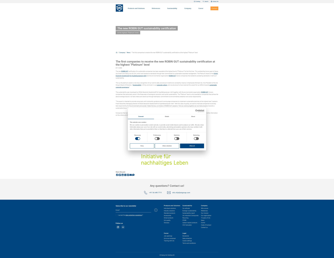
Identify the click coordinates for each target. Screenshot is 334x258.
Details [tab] (167, 116)
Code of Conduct (206, 225)
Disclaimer (185, 236)
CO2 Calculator (187, 225)
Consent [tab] (141, 116)
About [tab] (193, 116)
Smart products (168, 218)
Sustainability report (188, 213)
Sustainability (172, 8)
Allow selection (167, 146)
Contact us (204, 227)
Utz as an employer (170, 238)
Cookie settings (187, 241)
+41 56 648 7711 (155, 193)
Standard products (169, 213)
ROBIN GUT (124, 71)
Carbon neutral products (189, 222)
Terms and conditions (189, 243)
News (128, 52)
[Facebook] (117, 175)
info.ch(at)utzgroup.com (181, 193)
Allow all (192, 146)
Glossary (166, 222)
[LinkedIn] (122, 175)
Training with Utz (169, 241)
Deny (142, 146)
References (156, 8)
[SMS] (133, 175)
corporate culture (162, 85)
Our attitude (186, 208)
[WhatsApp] (125, 175)
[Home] (119, 8)
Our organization (206, 215)
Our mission (204, 213)
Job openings (168, 236)
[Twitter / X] (119, 175)
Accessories (167, 215)
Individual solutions (170, 208)
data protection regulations (134, 215)
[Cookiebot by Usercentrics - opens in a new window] (196, 111)
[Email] (130, 175)
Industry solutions (169, 211)
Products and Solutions (136, 8)
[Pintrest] (127, 175)
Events (203, 222)
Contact (214, 8)
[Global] (116, 52)
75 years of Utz (205, 218)
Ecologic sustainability (189, 211)
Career (200, 8)
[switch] (157, 138)
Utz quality (167, 220)
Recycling (185, 218)
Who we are (204, 208)
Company (187, 8)
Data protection (187, 238)
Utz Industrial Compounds (190, 215)
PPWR (184, 220)
